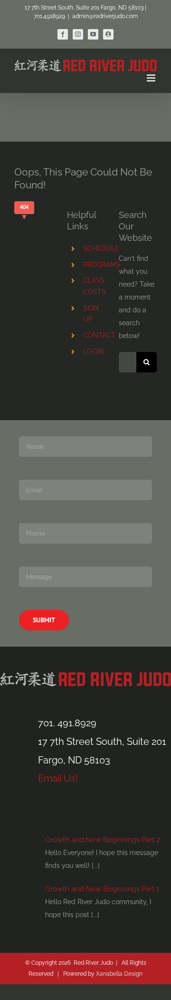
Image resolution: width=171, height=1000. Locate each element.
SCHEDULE (101, 248)
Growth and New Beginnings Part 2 (102, 839)
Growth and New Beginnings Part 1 (102, 889)
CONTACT (99, 335)
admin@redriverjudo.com (105, 16)
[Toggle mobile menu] (152, 78)
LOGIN (93, 351)
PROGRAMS (101, 264)
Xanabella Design (119, 973)
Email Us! (58, 778)
